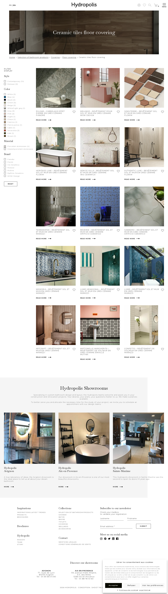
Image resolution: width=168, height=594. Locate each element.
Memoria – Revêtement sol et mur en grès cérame (52, 290)
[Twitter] (109, 539)
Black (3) (11, 100)
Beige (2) (11, 105)
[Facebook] (117, 539)
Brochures (22, 517)
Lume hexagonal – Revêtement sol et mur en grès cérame (97, 290)
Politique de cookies (128, 590)
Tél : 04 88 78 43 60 (84, 579)
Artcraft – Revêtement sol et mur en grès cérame (53, 350)
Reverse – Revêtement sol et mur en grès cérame (96, 231)
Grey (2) (11, 111)
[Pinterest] (105, 539)
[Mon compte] (139, 5)
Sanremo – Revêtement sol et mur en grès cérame (141, 231)
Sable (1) (11, 128)
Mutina (10, 170)
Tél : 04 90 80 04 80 (46, 577)
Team (19, 542)
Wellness (63, 526)
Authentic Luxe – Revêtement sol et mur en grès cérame (140, 172)
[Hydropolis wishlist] (144, 5)
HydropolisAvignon (10, 470)
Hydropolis (23, 535)
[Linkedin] (113, 539)
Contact (63, 538)
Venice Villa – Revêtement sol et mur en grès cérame (97, 172)
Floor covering (69, 57)
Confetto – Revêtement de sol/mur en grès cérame (139, 350)
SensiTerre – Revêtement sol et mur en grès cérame (140, 112)
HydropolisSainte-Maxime (121, 470)
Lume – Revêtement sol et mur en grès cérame (141, 290)
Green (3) (11, 103)
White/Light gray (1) (16, 108)
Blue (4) (11, 97)
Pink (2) (10, 114)
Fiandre (10, 159)
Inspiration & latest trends (31, 512)
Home (12, 57)
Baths (62, 517)
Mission (21, 540)
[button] (84, 5)
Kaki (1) (10, 133)
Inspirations (24, 508)
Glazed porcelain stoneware (20, 149)
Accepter (113, 585)
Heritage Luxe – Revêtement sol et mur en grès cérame (51, 172)
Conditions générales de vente (75, 544)
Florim (10, 162)
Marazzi (10, 167)
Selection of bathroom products (33, 57)
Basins (62, 519)
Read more (41, 120)
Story (20, 544)
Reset (10, 184)
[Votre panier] (156, 5)
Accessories (65, 529)
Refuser (131, 585)
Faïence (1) (12, 122)
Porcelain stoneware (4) (18, 146)
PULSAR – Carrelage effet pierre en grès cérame (50, 112)
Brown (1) (11, 136)
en (14, 5)
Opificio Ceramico (15, 173)
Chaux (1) (11, 119)
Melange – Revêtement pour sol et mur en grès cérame (96, 112)
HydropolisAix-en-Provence (68, 470)
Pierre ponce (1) (14, 125)
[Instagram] (101, 539)
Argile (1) (11, 116)
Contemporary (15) (15, 81)
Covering (55, 57)
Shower (63, 515)
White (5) (11, 94)
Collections (65, 508)
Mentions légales (68, 542)
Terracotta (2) (13, 130)
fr (10, 5)
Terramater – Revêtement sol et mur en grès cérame (53, 231)
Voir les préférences (152, 585)
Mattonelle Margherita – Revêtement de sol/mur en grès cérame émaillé (95, 351)
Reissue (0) (12, 84)
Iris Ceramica (13, 165)
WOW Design (13, 176)
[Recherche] (150, 5)
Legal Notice (144, 590)
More (6, 487)
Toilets (62, 522)
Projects (22, 515)
